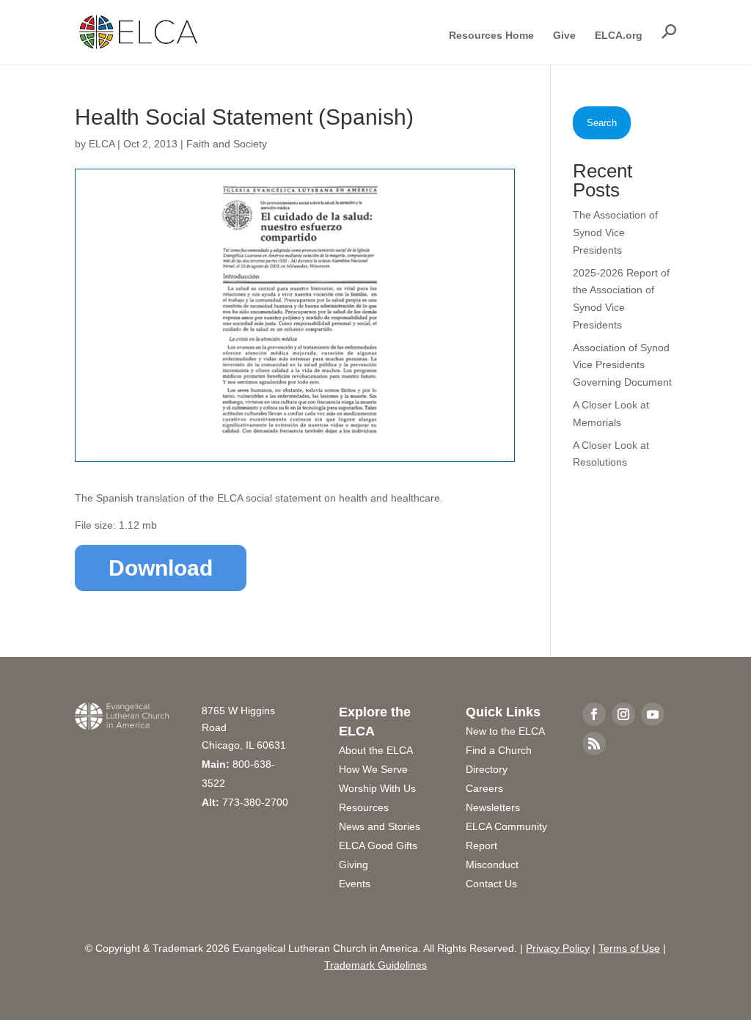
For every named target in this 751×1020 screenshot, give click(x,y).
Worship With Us (377, 788)
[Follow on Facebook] (594, 714)
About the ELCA (376, 750)
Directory (487, 769)
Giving (353, 864)
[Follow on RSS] (594, 743)
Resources (364, 807)
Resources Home (491, 35)
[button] (669, 31)
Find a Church (499, 750)
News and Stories (379, 826)
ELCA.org (618, 35)
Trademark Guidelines (375, 965)
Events (354, 883)
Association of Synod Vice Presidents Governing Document (622, 365)
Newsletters (493, 807)
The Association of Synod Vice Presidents (615, 232)
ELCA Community (506, 826)
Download (161, 568)
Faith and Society (226, 144)
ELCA (101, 144)
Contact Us (491, 883)
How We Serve (373, 769)
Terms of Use (629, 948)
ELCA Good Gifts (378, 845)
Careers (484, 788)
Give (564, 35)
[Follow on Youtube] (652, 714)
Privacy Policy (558, 948)
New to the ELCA (505, 731)
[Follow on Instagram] (623, 714)
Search (602, 122)
